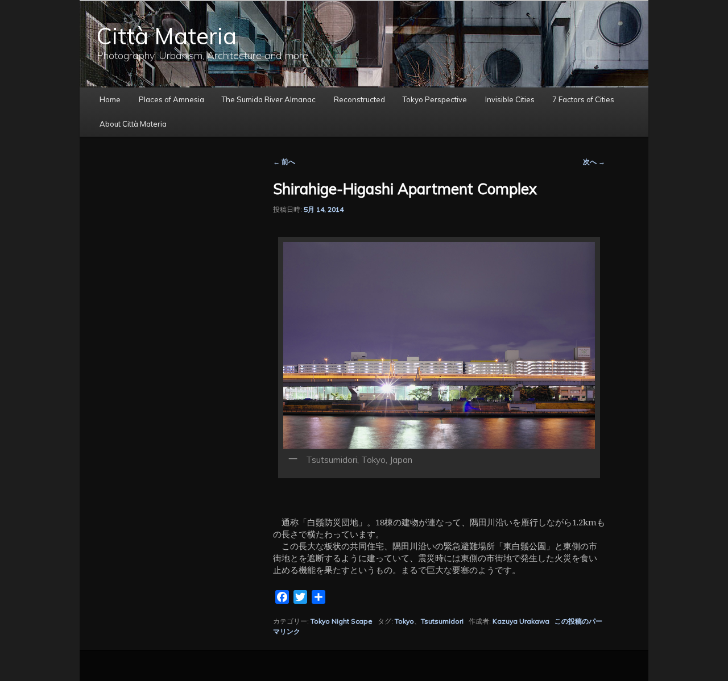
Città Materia (167, 36)
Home (110, 99)
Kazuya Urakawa (521, 621)
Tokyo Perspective (435, 99)
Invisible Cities (510, 99)
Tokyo (404, 621)
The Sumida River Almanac (269, 99)
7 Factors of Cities (583, 99)
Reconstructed (359, 99)
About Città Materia (133, 123)
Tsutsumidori (442, 621)
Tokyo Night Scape (342, 621)
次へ (594, 161)
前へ (284, 161)
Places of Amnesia (171, 99)
